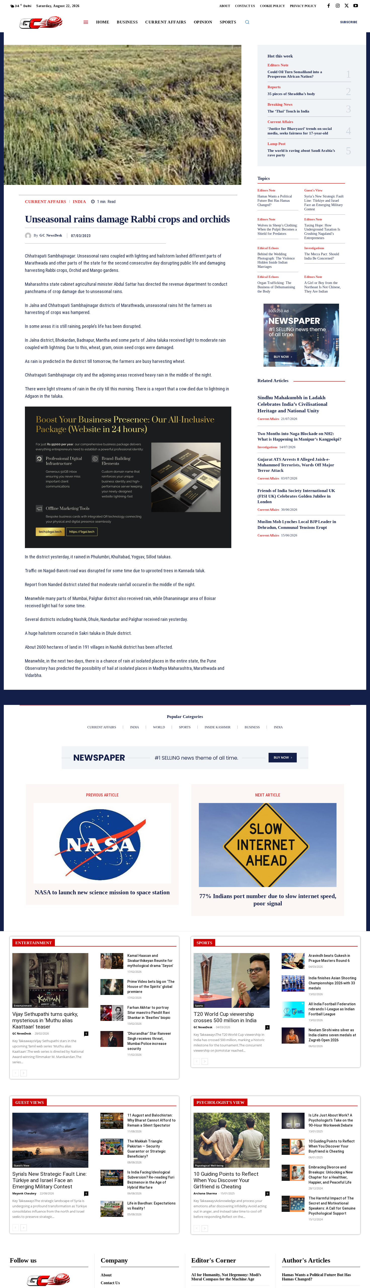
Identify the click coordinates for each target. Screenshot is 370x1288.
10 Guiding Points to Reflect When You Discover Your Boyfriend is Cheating (332, 1146)
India (79, 201)
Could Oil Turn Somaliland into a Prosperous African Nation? (295, 74)
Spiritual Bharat (300, 200)
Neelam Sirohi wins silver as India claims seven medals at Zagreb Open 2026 (332, 1035)
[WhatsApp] (161, 236)
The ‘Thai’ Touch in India (288, 111)
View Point (323, 209)
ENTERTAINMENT (33, 943)
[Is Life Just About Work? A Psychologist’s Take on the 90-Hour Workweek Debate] (293, 1121)
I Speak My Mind (320, 163)
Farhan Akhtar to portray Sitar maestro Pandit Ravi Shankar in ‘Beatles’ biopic (148, 1013)
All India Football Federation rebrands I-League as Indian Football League (332, 1009)
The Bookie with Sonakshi (289, 209)
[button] (247, 22)
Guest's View (277, 163)
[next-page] (23, 1073)
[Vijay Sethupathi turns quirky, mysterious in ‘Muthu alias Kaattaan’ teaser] (50, 980)
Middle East (322, 177)
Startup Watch (309, 204)
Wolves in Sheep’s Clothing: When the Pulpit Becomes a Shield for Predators (277, 229)
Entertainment (306, 150)
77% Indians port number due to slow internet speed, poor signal (267, 900)
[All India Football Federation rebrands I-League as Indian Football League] (293, 1009)
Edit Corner (281, 145)
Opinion (297, 182)
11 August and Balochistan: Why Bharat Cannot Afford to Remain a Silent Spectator (151, 1120)
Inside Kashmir (315, 172)
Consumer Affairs (289, 141)
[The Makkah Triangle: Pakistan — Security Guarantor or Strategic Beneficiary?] (111, 1147)
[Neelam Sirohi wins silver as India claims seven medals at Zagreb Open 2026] (293, 1035)
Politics (314, 182)
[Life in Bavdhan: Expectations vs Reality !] (111, 1209)
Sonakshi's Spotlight (304, 195)
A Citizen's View (306, 132)
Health (298, 163)
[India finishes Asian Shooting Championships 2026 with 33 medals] (293, 983)
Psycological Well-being (310, 186)
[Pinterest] (149, 236)
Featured (311, 154)
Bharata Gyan (288, 136)
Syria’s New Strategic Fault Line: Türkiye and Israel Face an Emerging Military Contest (49, 1180)
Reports (274, 87)
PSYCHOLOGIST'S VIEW (220, 1102)
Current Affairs (45, 201)
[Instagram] (337, 6)
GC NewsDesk (51, 235)
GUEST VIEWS (29, 1102)
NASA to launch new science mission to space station (102, 892)
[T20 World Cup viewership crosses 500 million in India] (232, 980)
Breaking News (280, 104)
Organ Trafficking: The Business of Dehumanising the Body (276, 287)
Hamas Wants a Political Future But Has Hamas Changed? (316, 1277)
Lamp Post (300, 177)
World (298, 213)
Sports (323, 200)
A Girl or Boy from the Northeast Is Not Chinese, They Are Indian (322, 287)
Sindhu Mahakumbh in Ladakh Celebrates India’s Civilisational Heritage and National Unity (292, 404)
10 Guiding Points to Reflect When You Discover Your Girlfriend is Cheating (226, 1180)
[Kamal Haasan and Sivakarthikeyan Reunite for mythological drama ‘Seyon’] (111, 961)
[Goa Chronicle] (41, 23)
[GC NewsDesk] (29, 236)
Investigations (275, 177)
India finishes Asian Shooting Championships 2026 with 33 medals (332, 983)
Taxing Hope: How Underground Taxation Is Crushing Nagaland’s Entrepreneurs (322, 231)
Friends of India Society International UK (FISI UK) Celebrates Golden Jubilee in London (296, 496)
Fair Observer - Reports (282, 154)
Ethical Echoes (268, 248)
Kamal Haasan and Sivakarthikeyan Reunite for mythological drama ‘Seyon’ (150, 961)
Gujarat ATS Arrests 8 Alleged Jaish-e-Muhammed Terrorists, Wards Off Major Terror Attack (295, 465)
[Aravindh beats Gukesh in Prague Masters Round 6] (293, 961)
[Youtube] (355, 6)
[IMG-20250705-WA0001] (128, 477)
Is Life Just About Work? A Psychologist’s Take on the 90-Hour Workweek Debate (331, 1120)
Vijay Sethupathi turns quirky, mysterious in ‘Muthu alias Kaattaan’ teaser (45, 1020)
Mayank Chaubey (24, 1193)
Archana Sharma (205, 1193)
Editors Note (278, 65)
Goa (273, 159)
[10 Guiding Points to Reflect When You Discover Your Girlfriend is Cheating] (232, 1140)
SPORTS (204, 943)
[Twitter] (346, 6)
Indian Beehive (288, 172)
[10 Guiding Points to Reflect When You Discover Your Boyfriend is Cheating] (293, 1147)
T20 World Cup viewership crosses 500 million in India (225, 1017)
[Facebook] (328, 6)
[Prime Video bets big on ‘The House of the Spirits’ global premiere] (111, 987)
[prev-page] (15, 1073)
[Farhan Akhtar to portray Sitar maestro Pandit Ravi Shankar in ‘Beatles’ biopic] (111, 1013)
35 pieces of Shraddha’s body (291, 94)
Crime (312, 141)
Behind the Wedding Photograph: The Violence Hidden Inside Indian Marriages (276, 260)
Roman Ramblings (304, 191)
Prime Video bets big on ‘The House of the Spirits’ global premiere (150, 987)
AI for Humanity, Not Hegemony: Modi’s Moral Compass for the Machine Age (226, 1277)
